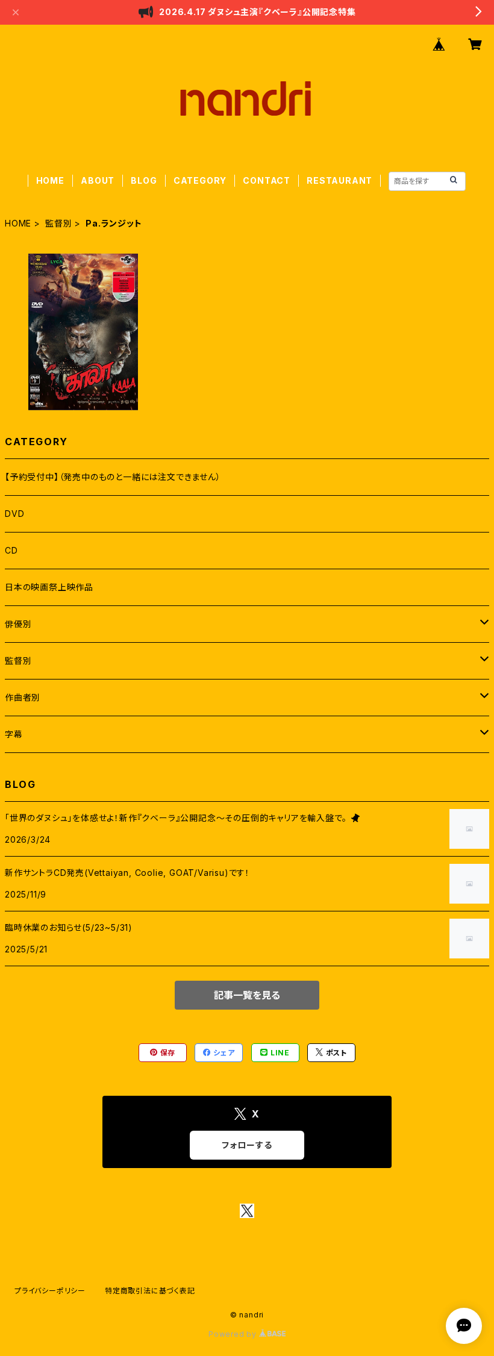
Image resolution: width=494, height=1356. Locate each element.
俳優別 (18, 624)
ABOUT (97, 180)
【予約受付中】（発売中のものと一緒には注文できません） (113, 477)
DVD (14, 513)
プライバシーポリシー (50, 1290)
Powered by (233, 1334)
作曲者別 (22, 697)
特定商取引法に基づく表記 (150, 1290)
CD (11, 550)
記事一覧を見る (247, 995)
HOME (50, 180)
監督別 (58, 223)
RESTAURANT (339, 180)
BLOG (144, 180)
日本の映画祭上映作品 (49, 587)
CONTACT (266, 180)
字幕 (14, 734)
